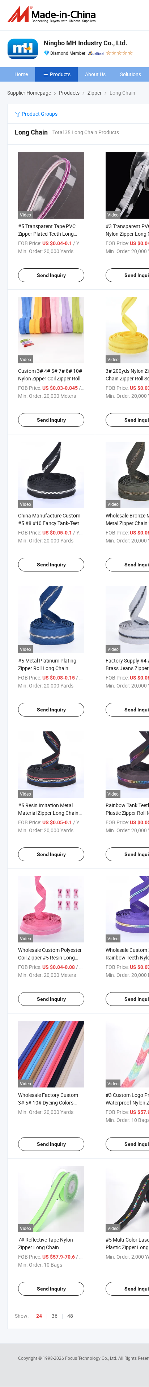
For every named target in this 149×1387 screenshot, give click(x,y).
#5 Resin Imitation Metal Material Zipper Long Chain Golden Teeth (48, 813)
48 (70, 1315)
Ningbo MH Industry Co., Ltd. (85, 43)
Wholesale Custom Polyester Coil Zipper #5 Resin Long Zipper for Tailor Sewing (50, 957)
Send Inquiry (51, 275)
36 (55, 1315)
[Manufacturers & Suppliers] (52, 14)
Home (21, 74)
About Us (95, 74)
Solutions (130, 74)
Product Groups (39, 113)
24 (39, 1316)
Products (60, 74)
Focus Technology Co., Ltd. (91, 1358)
